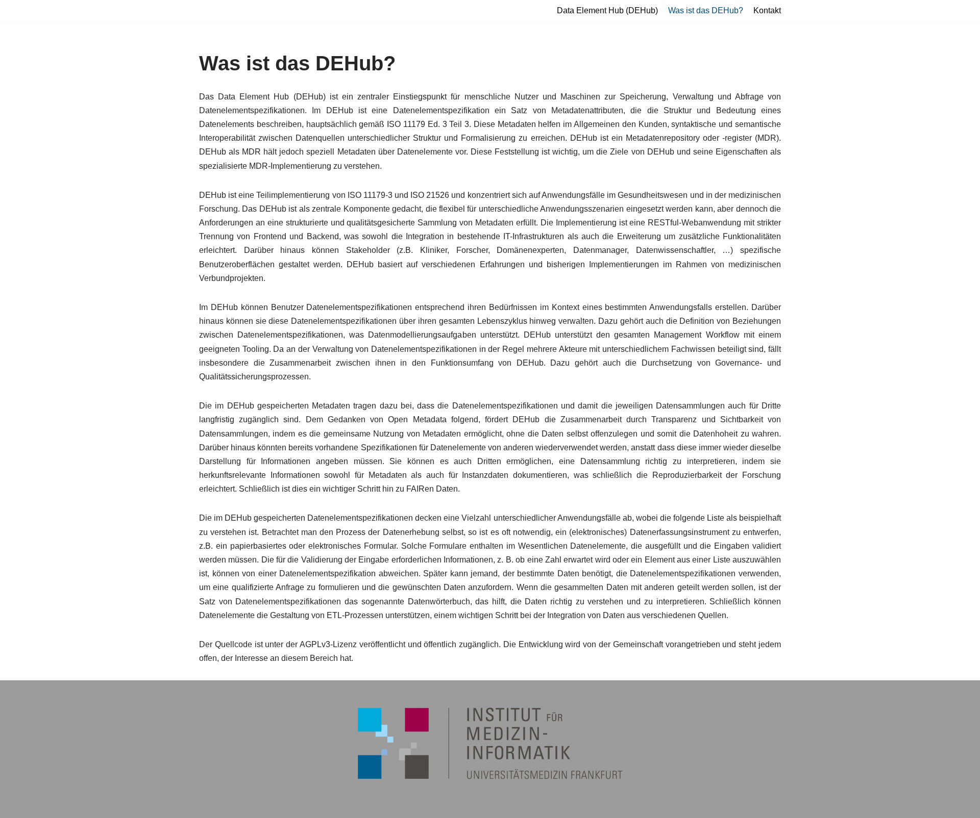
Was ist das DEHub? (705, 10)
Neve (17, 693)
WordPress (110, 693)
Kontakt (767, 10)
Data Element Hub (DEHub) (607, 10)
